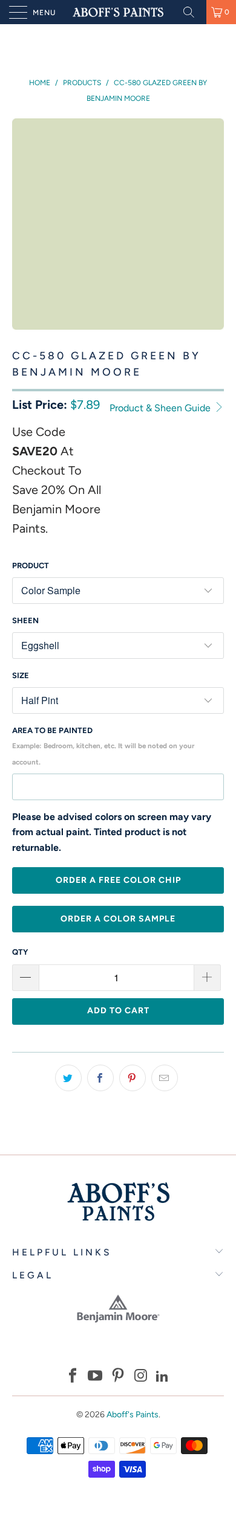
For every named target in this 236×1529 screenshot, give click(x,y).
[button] (72, 1377)
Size (20, 675)
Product (30, 565)
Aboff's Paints (133, 1414)
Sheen (25, 620)
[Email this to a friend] (164, 1078)
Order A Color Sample (118, 919)
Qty (20, 952)
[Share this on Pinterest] (132, 1078)
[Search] (193, 12)
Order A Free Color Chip (118, 880)
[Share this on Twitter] (68, 1078)
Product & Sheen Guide (161, 408)
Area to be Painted (103, 746)
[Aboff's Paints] (118, 12)
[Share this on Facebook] (100, 1078)
